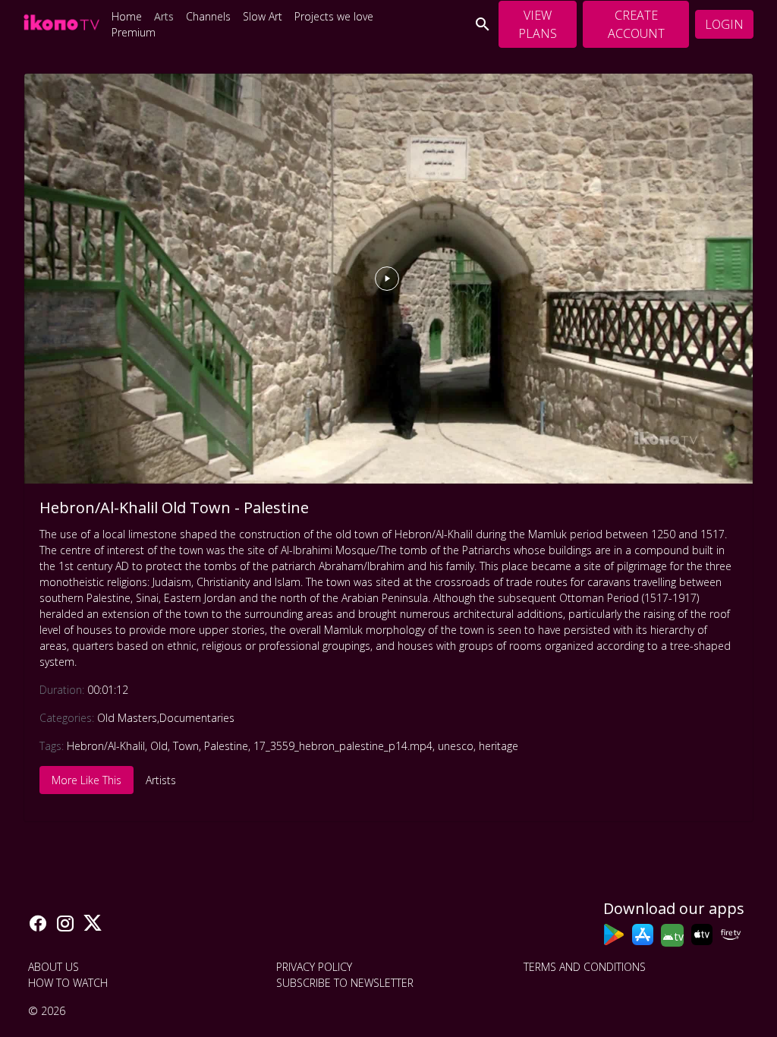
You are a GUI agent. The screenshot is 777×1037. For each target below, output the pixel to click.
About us (53, 967)
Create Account (636, 24)
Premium (134, 32)
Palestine (226, 746)
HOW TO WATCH (68, 983)
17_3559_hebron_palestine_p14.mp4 (343, 746)
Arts (164, 16)
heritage (498, 746)
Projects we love (333, 16)
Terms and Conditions (585, 967)
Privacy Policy (314, 967)
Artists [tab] (161, 780)
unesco (455, 746)
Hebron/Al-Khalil (106, 746)
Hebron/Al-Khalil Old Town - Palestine (174, 507)
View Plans (537, 24)
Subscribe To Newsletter (345, 983)
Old (159, 746)
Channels (208, 16)
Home (127, 16)
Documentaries (196, 718)
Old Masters (127, 718)
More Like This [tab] (86, 780)
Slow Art (262, 16)
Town (186, 746)
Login (724, 24)
